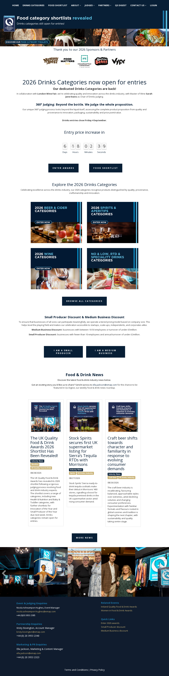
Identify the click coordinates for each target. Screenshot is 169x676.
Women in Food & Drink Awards (116, 610)
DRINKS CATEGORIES (33, 5)
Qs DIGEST (121, 5)
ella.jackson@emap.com (105, 384)
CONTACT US (137, 5)
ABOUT (75, 5)
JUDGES (89, 5)
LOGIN (153, 5)
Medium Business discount (114, 630)
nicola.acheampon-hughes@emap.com (36, 611)
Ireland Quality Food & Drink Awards (119, 606)
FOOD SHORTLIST (57, 5)
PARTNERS (104, 5)
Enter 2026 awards (110, 623)
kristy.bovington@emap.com (31, 631)
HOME (15, 5)
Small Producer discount (113, 626)
